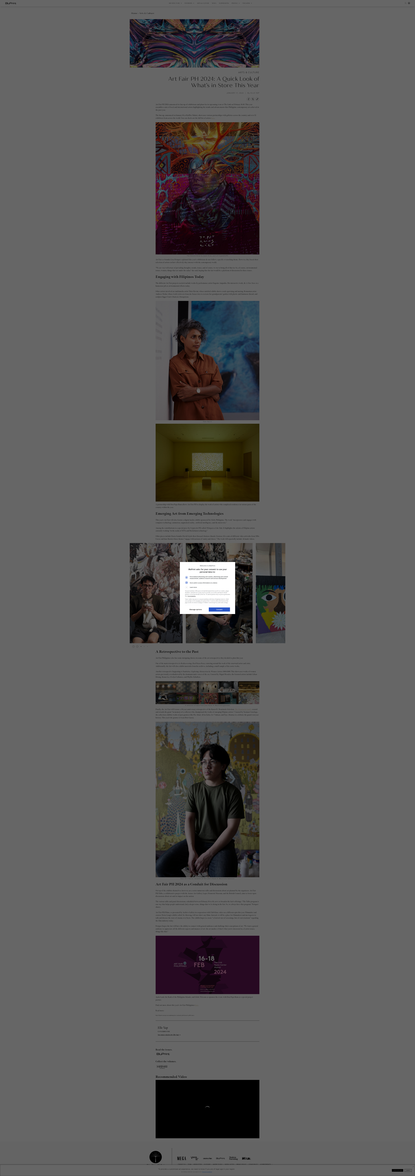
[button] (207, 587)
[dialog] (207, 588)
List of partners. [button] (192, 596)
